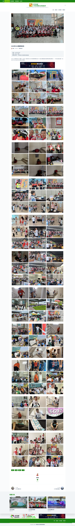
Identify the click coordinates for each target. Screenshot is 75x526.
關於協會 (57, 520)
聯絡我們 (64, 520)
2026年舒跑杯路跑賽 (32, 509)
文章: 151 (37, 481)
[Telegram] (23, 470)
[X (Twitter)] (16, 470)
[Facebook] (12, 470)
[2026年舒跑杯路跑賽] (37, 502)
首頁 (54, 520)
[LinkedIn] (19, 470)
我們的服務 (60, 520)
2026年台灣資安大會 (51, 509)
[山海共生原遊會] (18, 502)
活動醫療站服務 (20, 48)
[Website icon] (37, 479)
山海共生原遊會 (12, 509)
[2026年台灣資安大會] (56, 502)
